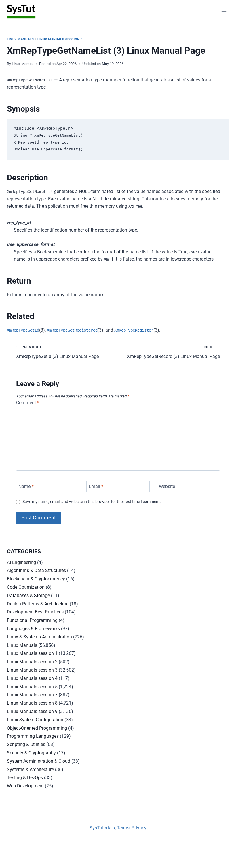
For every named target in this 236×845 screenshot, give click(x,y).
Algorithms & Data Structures (36, 570)
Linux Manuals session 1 (32, 653)
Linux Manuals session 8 (32, 703)
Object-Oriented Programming (37, 728)
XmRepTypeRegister (133, 330)
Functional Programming (32, 620)
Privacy (139, 828)
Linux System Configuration (35, 719)
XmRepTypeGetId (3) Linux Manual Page (57, 352)
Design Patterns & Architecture (37, 604)
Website (167, 486)
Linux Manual (22, 64)
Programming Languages (33, 736)
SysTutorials (102, 828)
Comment (27, 402)
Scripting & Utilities (26, 744)
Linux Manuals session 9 (32, 711)
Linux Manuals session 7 (32, 694)
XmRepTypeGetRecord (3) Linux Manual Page (173, 352)
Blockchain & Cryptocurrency (36, 579)
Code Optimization (26, 587)
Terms (123, 828)
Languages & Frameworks (33, 628)
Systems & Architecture (30, 769)
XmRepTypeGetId (23, 330)
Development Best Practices (35, 612)
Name (26, 486)
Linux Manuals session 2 (32, 661)
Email (96, 486)
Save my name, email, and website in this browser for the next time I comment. (91, 501)
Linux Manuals (20, 39)
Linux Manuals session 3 (60, 39)
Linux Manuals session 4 (32, 678)
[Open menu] (223, 11)
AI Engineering (21, 562)
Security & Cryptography (31, 753)
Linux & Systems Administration (39, 637)
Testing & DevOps (25, 777)
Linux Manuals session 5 (32, 686)
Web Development (25, 786)
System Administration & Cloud (38, 761)
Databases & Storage (28, 595)
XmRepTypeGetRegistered (72, 330)
